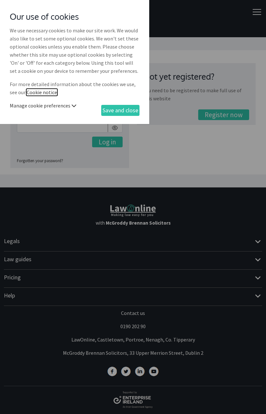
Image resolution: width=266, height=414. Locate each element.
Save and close (120, 110)
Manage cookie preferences (40, 105)
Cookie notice (42, 92)
